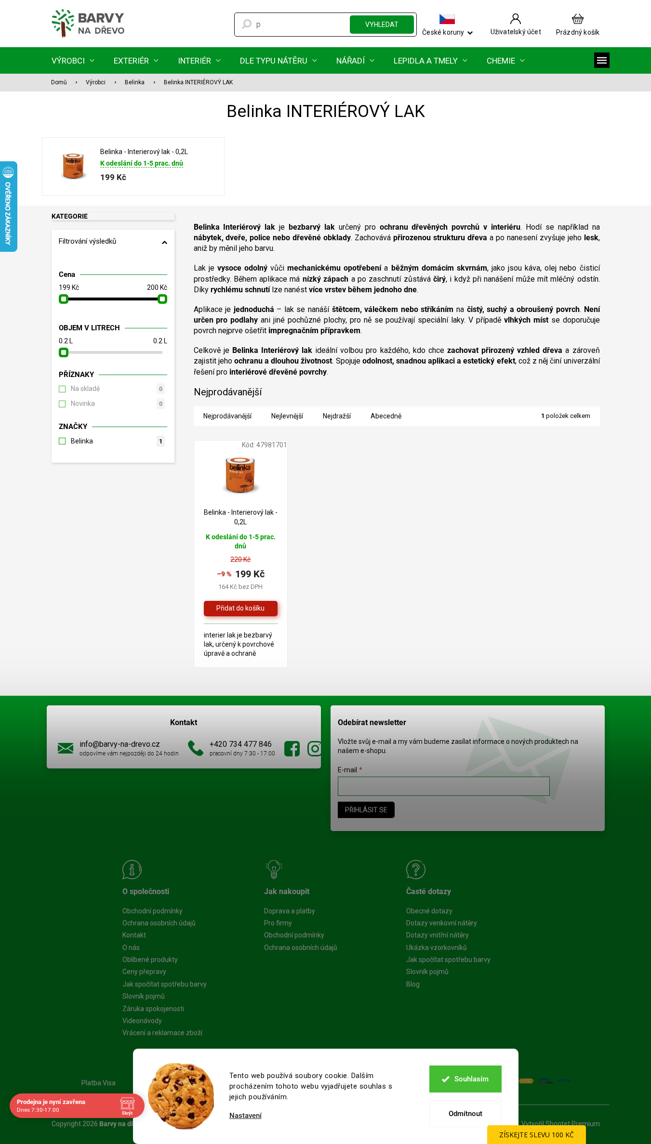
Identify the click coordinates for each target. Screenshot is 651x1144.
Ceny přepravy (144, 971)
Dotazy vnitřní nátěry (437, 935)
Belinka (116, 441)
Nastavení (245, 1115)
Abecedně (386, 416)
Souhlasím (471, 1079)
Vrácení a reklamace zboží (162, 1033)
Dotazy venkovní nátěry (441, 923)
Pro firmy (278, 923)
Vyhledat (382, 24)
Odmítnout (465, 1113)
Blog (413, 984)
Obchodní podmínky (152, 911)
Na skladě (116, 388)
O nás (131, 947)
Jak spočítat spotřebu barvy (164, 984)
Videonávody (142, 1021)
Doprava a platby (289, 911)
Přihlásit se (366, 810)
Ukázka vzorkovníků (436, 947)
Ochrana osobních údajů (159, 923)
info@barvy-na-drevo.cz (120, 744)
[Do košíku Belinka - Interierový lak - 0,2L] (241, 608)
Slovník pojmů (143, 996)
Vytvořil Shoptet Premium (560, 1124)
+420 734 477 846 (241, 744)
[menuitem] (73, 60)
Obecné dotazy (429, 911)
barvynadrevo (315, 748)
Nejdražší (337, 416)
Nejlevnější (287, 416)
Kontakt (134, 935)
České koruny (443, 32)
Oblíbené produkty (150, 959)
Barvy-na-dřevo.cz (292, 748)
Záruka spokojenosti (153, 1009)
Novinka (116, 403)
